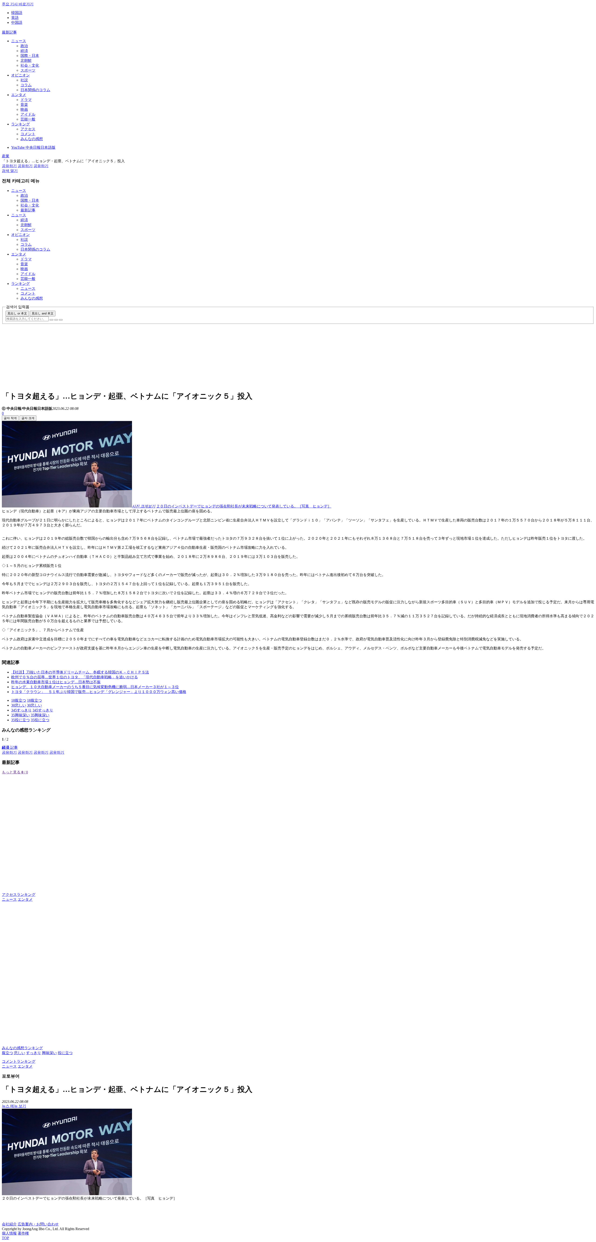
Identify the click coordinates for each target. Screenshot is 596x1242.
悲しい (19, 1053)
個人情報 (9, 1233)
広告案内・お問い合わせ (38, 1224)
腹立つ (7, 1053)
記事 (10, 747)
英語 (15, 18)
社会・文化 (29, 65)
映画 (24, 109)
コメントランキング (18, 1061)
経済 (24, 51)
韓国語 (16, 13)
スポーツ (27, 70)
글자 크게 (27, 418)
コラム (26, 85)
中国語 (16, 22)
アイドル (27, 114)
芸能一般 (27, 119)
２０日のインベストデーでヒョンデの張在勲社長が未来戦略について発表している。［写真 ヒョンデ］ (243, 506)
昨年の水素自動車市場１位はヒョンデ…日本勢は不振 (56, 682)
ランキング (20, 124)
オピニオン (20, 75)
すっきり (33, 1053)
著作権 (23, 1233)
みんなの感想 (31, 139)
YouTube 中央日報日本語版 (33, 147)
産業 (5, 156)
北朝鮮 (26, 60)
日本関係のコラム (35, 90)
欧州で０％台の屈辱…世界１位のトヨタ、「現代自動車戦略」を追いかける (74, 677)
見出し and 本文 (43, 313)
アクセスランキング (18, 895)
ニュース (18, 41)
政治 (24, 46)
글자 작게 (10, 418)
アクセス (27, 129)
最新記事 (9, 32)
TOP (5, 1238)
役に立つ (65, 1053)
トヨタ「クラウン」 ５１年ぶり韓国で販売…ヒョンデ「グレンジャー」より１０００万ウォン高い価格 (98, 692)
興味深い (49, 1053)
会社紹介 (9, 1224)
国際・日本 (29, 56)
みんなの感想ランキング (22, 1048)
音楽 (24, 105)
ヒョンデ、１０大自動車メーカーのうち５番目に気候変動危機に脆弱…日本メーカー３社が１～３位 (95, 687)
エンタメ (18, 95)
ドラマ (26, 100)
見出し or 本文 (17, 313)
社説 (24, 80)
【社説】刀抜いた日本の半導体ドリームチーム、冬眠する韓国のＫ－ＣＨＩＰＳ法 (80, 672)
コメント (27, 134)
